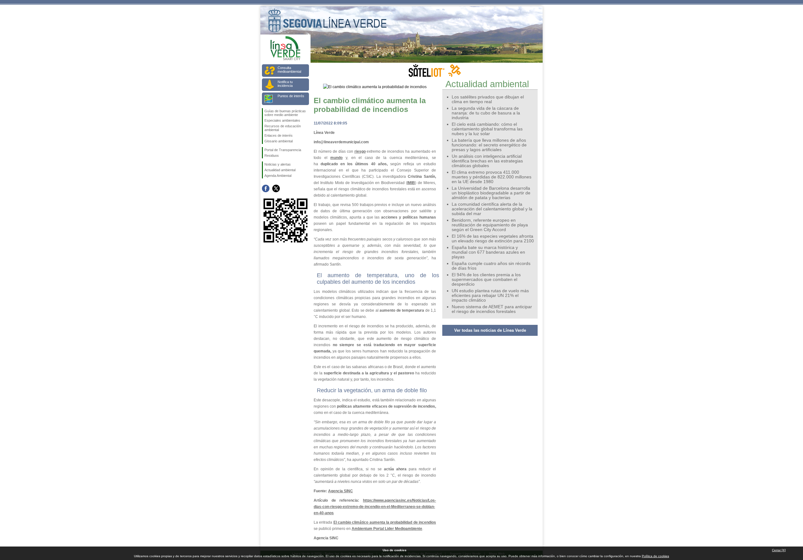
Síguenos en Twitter (276, 188)
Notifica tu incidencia (285, 83)
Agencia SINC (340, 491)
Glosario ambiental (278, 141)
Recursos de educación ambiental (282, 128)
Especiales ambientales (282, 120)
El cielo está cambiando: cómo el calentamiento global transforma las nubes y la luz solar (487, 129)
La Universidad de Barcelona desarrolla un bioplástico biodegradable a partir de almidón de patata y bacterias (491, 193)
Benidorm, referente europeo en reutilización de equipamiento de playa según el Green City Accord (490, 225)
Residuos (271, 155)
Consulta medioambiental (289, 69)
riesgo (360, 151)
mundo (336, 158)
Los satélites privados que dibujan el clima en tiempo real (488, 99)
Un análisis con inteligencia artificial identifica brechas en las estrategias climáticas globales (487, 161)
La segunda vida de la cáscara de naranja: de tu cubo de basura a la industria (486, 113)
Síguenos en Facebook (265, 188)
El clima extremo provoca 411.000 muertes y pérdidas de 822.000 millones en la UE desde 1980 (491, 177)
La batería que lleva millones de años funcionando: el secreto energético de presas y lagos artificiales (489, 145)
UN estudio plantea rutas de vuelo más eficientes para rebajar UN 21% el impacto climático (490, 295)
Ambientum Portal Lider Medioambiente (387, 528)
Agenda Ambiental (277, 175)
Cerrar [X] (779, 550)
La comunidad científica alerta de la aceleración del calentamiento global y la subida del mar (492, 209)
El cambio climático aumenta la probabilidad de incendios (384, 522)
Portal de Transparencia (282, 150)
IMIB (411, 183)
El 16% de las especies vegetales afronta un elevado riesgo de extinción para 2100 (493, 238)
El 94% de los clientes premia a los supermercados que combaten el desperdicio (486, 279)
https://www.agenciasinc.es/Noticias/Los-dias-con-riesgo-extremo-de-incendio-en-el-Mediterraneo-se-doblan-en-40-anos (375, 506)
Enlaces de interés (278, 135)
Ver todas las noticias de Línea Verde (490, 330)
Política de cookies (655, 556)
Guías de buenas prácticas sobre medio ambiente (285, 113)
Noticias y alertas (277, 164)
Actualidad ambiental (279, 170)
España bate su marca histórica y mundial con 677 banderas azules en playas (488, 252)
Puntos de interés (291, 96)
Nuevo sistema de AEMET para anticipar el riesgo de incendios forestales (492, 309)
